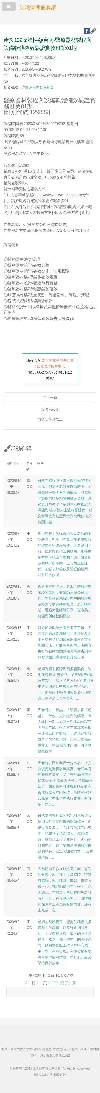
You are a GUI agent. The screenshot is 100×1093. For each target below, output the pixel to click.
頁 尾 (70, 983)
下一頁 (58, 983)
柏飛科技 (60, 1075)
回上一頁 (50, 398)
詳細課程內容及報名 (38, 87)
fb (87, 31)
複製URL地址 (93, 31)
